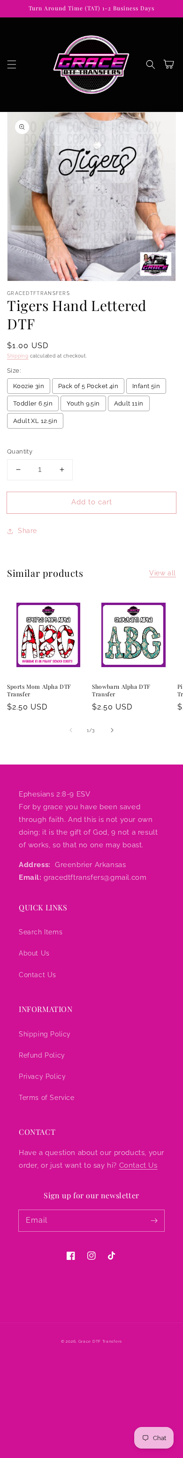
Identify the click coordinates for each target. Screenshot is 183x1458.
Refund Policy (42, 1055)
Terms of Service (47, 1097)
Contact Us (37, 975)
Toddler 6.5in (33, 403)
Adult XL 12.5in (35, 420)
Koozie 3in (28, 386)
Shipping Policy (45, 1034)
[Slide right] (112, 730)
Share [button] (27, 530)
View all (162, 573)
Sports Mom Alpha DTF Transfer (39, 690)
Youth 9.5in (83, 403)
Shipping (18, 356)
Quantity (19, 451)
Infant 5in (146, 386)
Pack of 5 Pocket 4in (88, 386)
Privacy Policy (42, 1076)
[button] (11, 64)
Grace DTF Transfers (100, 1341)
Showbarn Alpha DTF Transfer (121, 690)
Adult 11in (129, 403)
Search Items (40, 932)
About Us (34, 953)
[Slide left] (71, 730)
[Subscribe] (154, 1220)
